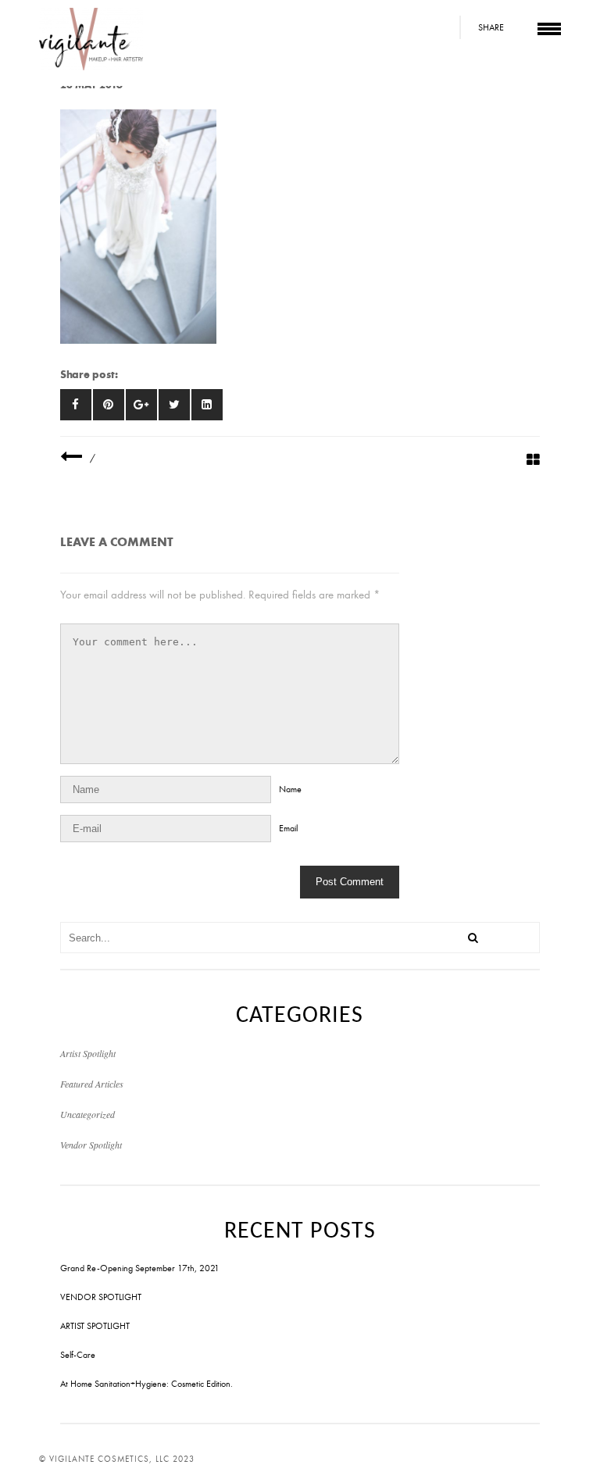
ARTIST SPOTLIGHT (95, 1325)
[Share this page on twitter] (174, 404)
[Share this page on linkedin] (207, 404)
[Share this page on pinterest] (108, 404)
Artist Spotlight (88, 1053)
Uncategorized (87, 1114)
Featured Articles (91, 1083)
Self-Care (77, 1354)
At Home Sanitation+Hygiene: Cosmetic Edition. (146, 1383)
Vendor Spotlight (91, 1144)
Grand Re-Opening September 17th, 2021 (140, 1268)
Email (288, 828)
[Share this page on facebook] (75, 404)
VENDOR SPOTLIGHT (100, 1296)
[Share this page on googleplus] (141, 404)
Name (290, 789)
